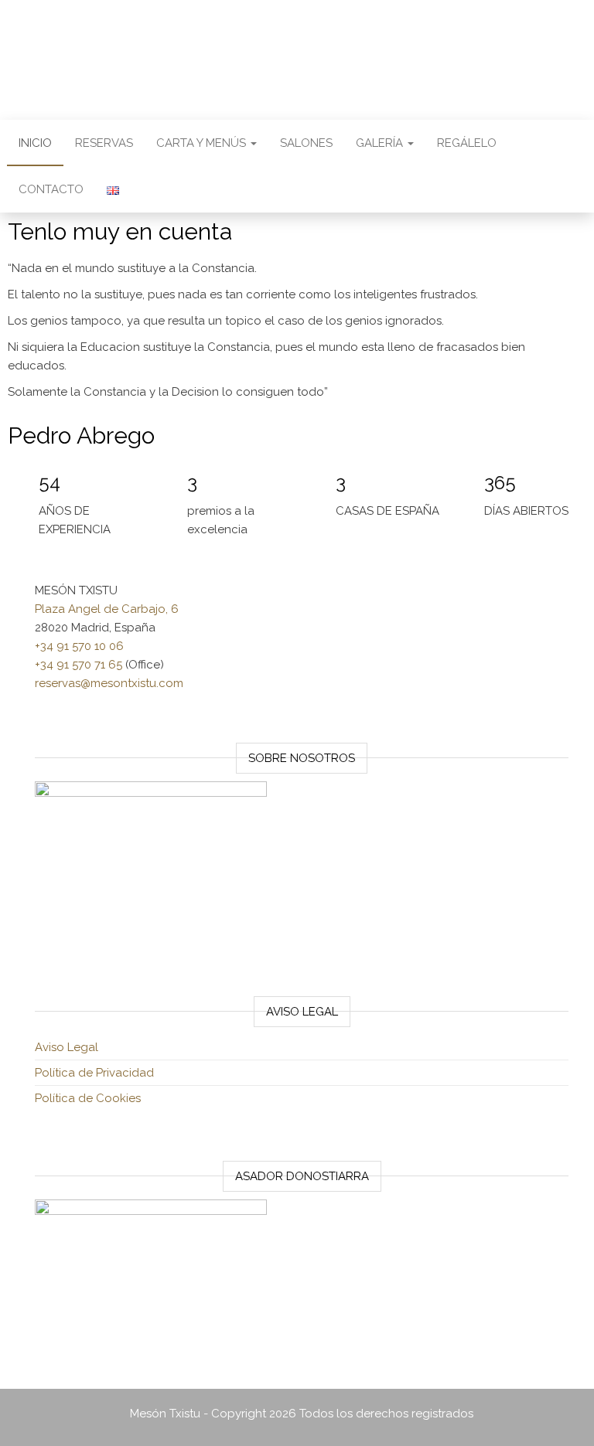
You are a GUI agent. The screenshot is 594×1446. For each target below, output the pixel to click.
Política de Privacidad (94, 1073)
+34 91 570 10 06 (79, 646)
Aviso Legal (66, 1047)
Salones (306, 143)
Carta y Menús (202, 143)
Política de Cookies (88, 1098)
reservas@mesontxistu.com (109, 683)
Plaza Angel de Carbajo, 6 (107, 609)
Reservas (104, 143)
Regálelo (467, 143)
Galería (381, 143)
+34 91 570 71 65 (78, 665)
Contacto (51, 189)
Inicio (35, 143)
